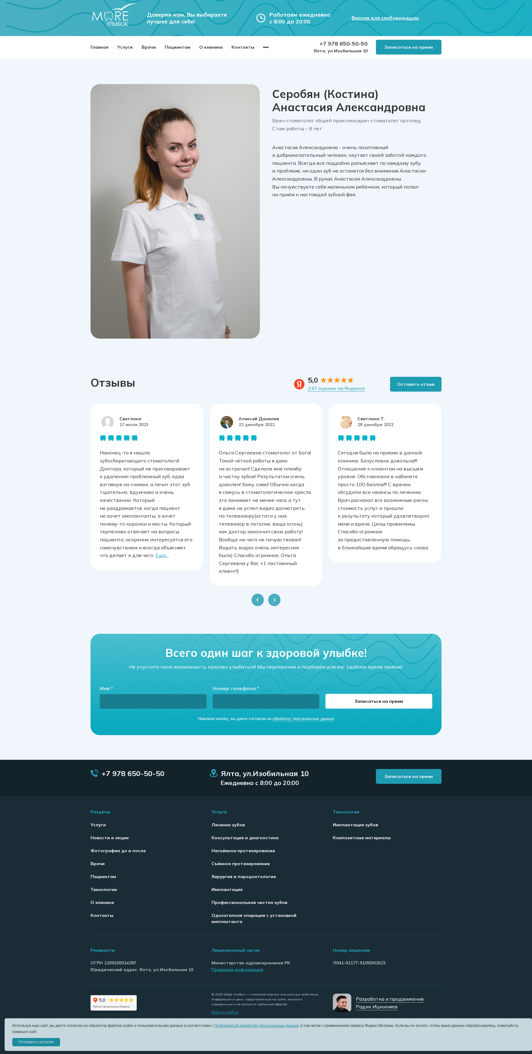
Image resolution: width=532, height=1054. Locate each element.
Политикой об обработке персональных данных (256, 1025)
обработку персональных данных (303, 718)
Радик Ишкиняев (377, 1006)
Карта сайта (225, 1012)
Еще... (162, 555)
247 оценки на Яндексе (336, 388)
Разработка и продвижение (390, 999)
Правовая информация (237, 969)
